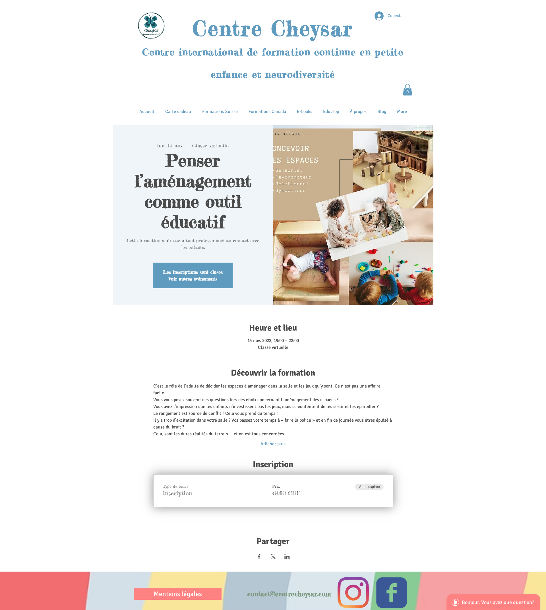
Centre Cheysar (273, 28)
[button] (407, 90)
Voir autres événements (193, 279)
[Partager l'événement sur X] (273, 556)
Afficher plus (273, 444)
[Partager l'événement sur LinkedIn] (287, 556)
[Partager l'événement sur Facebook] (259, 556)
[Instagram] (353, 592)
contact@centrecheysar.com (289, 594)
